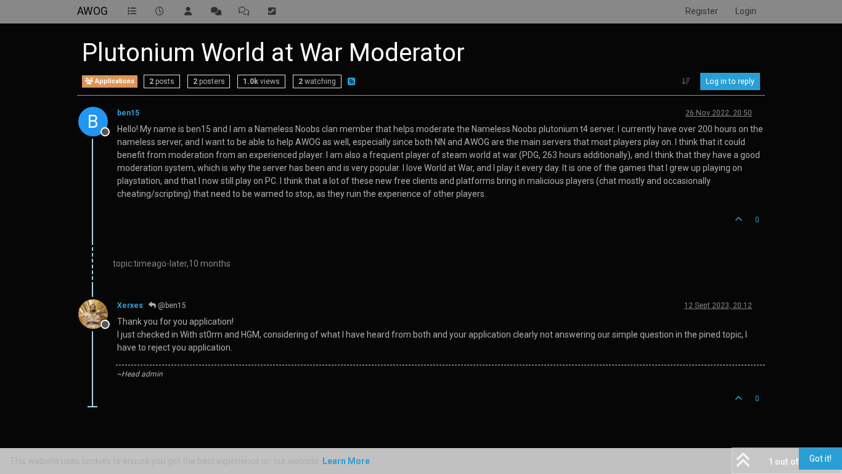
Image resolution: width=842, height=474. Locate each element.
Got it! (820, 459)
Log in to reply (730, 81)
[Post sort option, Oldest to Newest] (686, 81)
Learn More (346, 461)
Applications (113, 81)
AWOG (92, 11)
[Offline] (97, 313)
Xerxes (130, 305)
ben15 (128, 113)
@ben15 (171, 305)
